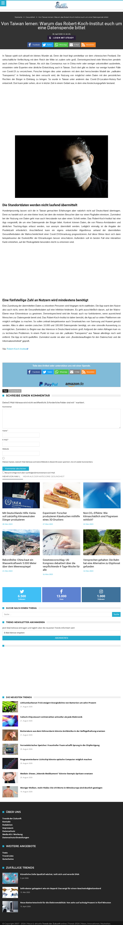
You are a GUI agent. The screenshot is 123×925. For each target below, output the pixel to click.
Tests (5, 852)
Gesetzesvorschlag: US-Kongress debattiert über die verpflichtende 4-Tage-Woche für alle (61, 564)
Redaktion (7, 824)
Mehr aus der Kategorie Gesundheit (43, 476)
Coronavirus (15, 391)
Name (5, 430)
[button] (34, 44)
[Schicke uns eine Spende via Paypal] (48, 383)
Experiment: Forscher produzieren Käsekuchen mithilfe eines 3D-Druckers (61, 516)
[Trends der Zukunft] (61, 5)
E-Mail (5, 440)
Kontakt (6, 821)
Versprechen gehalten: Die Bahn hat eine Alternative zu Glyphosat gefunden (101, 563)
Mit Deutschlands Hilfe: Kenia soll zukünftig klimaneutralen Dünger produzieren (19, 516)
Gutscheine (8, 859)
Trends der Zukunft (11, 818)
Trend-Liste (8, 855)
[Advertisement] (61, 110)
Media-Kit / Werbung (12, 834)
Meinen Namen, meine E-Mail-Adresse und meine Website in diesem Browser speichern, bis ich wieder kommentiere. (47, 462)
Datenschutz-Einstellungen (15, 837)
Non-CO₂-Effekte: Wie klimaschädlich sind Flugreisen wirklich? (100, 516)
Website (5, 449)
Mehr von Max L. (11, 476)
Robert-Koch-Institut (16, 349)
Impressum (7, 828)
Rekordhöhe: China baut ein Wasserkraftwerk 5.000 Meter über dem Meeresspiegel (19, 563)
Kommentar (7, 407)
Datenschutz (8, 831)
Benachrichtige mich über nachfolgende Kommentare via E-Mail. (30, 473)
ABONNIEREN (61, 638)
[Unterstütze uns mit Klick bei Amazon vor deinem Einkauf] (74, 383)
